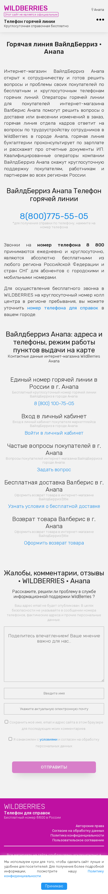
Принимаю (54, 886)
